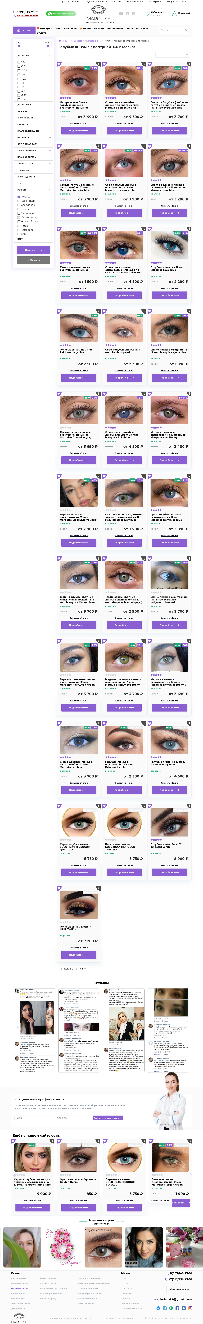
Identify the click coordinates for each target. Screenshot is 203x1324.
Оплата (41, 32)
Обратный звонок (27, 15)
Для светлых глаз (20, 1308)
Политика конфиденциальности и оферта (70, 1318)
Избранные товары (177, 1)
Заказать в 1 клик (79, 123)
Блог (130, 28)
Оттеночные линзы (87, 1288)
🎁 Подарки (44, 28)
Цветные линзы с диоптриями (93, 1283)
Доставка (142, 28)
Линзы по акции (85, 1303)
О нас (58, 28)
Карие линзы (18, 1293)
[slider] (19, 46)
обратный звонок (179, 1289)
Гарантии (116, 1)
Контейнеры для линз (89, 1293)
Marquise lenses (49, 1278)
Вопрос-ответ (116, 28)
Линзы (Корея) (48, 1298)
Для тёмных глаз (20, 1303)
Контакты (70, 28)
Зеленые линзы (19, 1283)
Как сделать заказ (131, 1308)
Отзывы (99, 28)
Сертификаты (155, 1)
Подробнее (76, 130)
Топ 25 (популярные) (88, 1278)
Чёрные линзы (19, 1298)
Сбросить (34, 260)
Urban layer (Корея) (51, 1293)
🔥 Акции (86, 28)
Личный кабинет (130, 1303)
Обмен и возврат (135, 1)
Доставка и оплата (97, 1)
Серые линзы (18, 1278)
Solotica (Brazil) (48, 1283)
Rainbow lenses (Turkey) (53, 1288)
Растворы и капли (87, 1298)
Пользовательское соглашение (117, 1318)
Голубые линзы (19, 1288)
